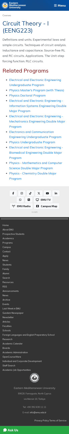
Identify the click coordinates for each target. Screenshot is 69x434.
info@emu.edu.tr (38, 412)
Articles (6, 321)
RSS (5, 286)
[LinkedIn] (56, 193)
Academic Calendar (13, 343)
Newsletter (8, 317)
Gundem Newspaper (13, 313)
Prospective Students (13, 234)
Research (7, 339)
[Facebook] (13, 193)
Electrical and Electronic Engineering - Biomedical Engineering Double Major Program (36, 152)
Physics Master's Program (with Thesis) (36, 90)
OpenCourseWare (12, 356)
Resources (8, 282)
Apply (5, 256)
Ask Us (12, 430)
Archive (6, 299)
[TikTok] (30, 193)
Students (7, 264)
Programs (8, 242)
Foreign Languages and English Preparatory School (29, 334)
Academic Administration (15, 352)
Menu (61, 5)
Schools (7, 330)
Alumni (6, 273)
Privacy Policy (41, 420)
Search (6, 277)
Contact (6, 251)
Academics (8, 238)
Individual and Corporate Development (22, 361)
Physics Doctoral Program (27, 95)
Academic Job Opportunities (17, 370)
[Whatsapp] (20, 200)
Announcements (11, 291)
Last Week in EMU (11, 308)
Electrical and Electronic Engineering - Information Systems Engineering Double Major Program (37, 106)
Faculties (7, 326)
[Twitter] (39, 193)
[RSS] (29, 200)
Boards (6, 348)
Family (6, 269)
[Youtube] (47, 193)
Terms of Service (57, 420)
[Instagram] (22, 193)
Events (6, 304)
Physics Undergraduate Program (32, 142)
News (5, 260)
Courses (7, 15)
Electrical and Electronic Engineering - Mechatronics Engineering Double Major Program (37, 121)
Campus (7, 247)
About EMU (8, 229)
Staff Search (9, 365)
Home (6, 225)
